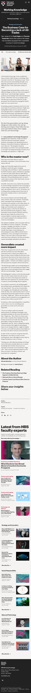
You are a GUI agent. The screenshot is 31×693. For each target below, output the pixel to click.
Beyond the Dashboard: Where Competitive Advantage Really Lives (7, 555)
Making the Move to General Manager (12, 377)
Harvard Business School (3, 663)
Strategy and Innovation (15, 24)
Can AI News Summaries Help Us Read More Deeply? (7, 632)
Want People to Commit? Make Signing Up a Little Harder (7, 512)
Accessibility (4, 690)
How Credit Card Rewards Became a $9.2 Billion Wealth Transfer (6, 480)
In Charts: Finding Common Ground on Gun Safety (7, 587)
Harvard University (13, 689)
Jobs (7, 689)
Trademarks (21, 689)
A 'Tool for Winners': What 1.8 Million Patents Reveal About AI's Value (8, 542)
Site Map (3, 689)
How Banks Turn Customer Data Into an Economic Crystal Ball (8, 643)
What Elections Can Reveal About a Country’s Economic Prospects (13, 466)
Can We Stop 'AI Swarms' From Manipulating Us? (7, 620)
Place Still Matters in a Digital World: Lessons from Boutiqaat (8, 530)
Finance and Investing (7, 476)
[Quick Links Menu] (29, 2)
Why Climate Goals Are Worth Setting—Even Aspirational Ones (7, 600)
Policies (27, 689)
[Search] (26, 2)
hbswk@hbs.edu (5, 675)
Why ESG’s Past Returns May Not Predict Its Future (6, 576)
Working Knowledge (15, 9)
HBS (2, 52)
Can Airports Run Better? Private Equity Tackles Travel (7, 496)
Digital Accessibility (13, 690)
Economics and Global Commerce (10, 461)
